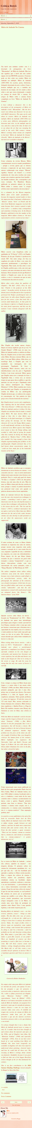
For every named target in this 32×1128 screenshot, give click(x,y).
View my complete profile (12, 1113)
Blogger (18, 1118)
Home (16, 1102)
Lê (9, 1110)
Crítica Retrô (9, 5)
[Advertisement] (16, 45)
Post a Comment (6, 1096)
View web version (16, 1105)
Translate (11, 13)
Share (3, 1089)
